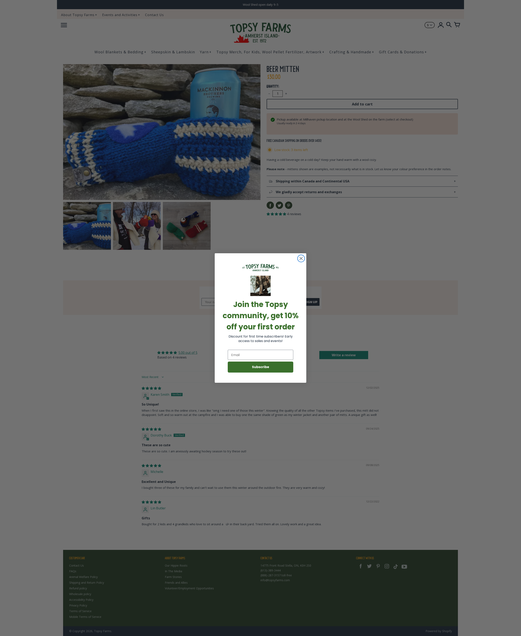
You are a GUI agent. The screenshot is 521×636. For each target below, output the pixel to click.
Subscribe (260, 367)
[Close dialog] (301, 258)
